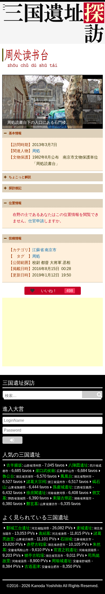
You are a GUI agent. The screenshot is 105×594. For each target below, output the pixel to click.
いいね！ (49, 291)
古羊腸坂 (14, 465)
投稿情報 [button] (15, 238)
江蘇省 (38, 250)
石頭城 (66, 539)
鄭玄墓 (32, 504)
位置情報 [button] (15, 203)
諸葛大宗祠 (36, 482)
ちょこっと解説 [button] (20, 177)
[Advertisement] (52, 332)
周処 (36, 151)
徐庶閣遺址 (36, 493)
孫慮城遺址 (62, 487)
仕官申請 (36, 221)
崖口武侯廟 (45, 471)
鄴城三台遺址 (18, 528)
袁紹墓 (44, 534)
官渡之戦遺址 (65, 550)
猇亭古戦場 (34, 555)
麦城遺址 (84, 528)
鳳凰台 (66, 476)
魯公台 (8, 476)
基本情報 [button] (15, 133)
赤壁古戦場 (36, 544)
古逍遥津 (32, 566)
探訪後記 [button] (15, 188)
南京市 (50, 250)
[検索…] (92, 394)
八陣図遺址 (78, 465)
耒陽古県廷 (62, 498)
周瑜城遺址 (61, 561)
